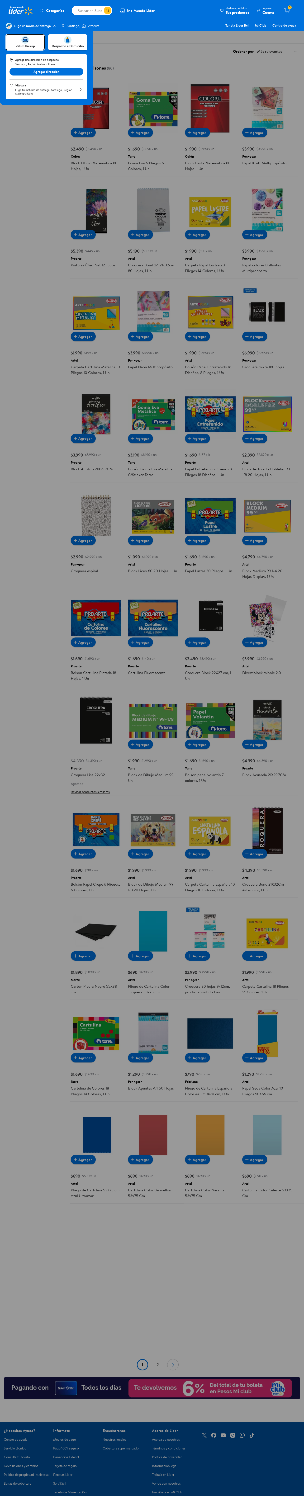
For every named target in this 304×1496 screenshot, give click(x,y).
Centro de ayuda (284, 25)
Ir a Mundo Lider (141, 10)
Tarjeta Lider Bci (237, 25)
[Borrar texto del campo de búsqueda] (100, 10)
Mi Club (260, 25)
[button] (234, 10)
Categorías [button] (55, 10)
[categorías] (107, 10)
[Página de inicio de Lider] (20, 10)
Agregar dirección (46, 71)
